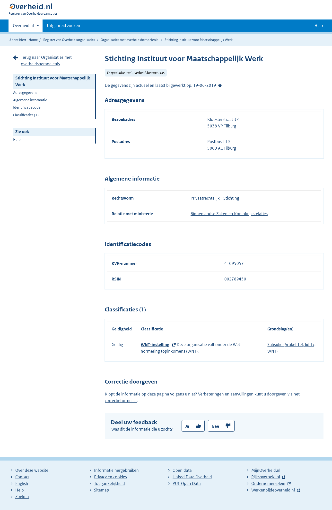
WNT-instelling (155, 344)
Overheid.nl (23, 27)
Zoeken (22, 496)
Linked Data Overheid (192, 477)
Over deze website (31, 470)
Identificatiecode (27, 107)
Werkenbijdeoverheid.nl (273, 490)
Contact (22, 477)
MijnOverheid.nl (265, 470)
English (21, 483)
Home (33, 40)
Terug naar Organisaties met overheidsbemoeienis (46, 61)
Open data (182, 470)
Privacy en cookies (110, 477)
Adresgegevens (25, 92)
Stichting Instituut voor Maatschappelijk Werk (52, 81)
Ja (187, 426)
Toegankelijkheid (109, 483)
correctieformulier (121, 400)
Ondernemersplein (268, 483)
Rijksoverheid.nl (265, 477)
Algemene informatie (30, 100)
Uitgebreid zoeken (63, 25)
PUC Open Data (187, 483)
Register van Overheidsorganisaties (69, 40)
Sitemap (101, 490)
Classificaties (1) (26, 115)
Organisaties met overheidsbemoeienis (129, 40)
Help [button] (319, 25)
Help (17, 139)
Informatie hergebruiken (116, 470)
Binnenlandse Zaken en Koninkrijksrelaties (229, 213)
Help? (220, 85)
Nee (215, 426)
